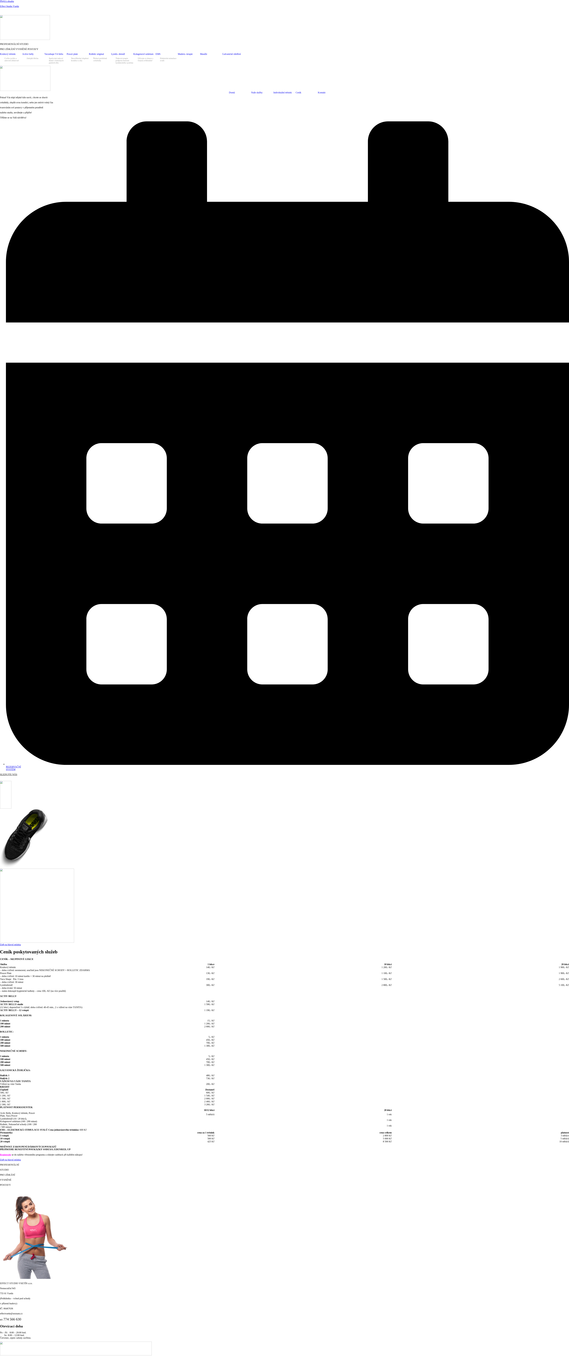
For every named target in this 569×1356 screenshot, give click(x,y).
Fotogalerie (54, 11)
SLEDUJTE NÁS (8, 774)
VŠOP (75, 11)
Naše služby (257, 92)
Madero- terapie (185, 54)
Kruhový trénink (8, 54)
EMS (158, 54)
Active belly (28, 54)
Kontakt (66, 11)
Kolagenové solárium (143, 54)
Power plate (72, 54)
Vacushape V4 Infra (53, 54)
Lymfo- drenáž (118, 54)
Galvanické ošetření (231, 54)
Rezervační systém (29, 11)
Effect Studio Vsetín (9, 6)
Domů (232, 92)
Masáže (203, 54)
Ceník (43, 11)
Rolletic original (96, 54)
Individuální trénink (282, 92)
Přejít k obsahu (7, 1)
